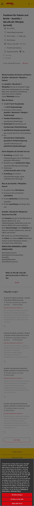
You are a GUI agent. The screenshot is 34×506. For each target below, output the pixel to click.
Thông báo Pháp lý (16, 491)
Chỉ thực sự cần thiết (17, 499)
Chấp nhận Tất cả (17, 503)
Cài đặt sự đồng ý (17, 495)
